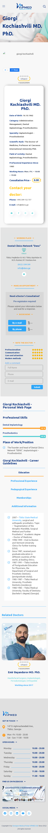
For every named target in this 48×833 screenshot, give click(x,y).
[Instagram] (11, 813)
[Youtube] (23, 813)
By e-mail (17, 323)
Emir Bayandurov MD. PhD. (24, 672)
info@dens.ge (22, 205)
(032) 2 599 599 (24, 264)
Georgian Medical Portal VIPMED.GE (25, 826)
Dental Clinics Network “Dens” (24, 246)
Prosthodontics (30, 128)
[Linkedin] (17, 813)
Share (15, 70)
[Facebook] (5, 813)
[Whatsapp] (29, 813)
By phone (17, 329)
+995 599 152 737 (24, 200)
